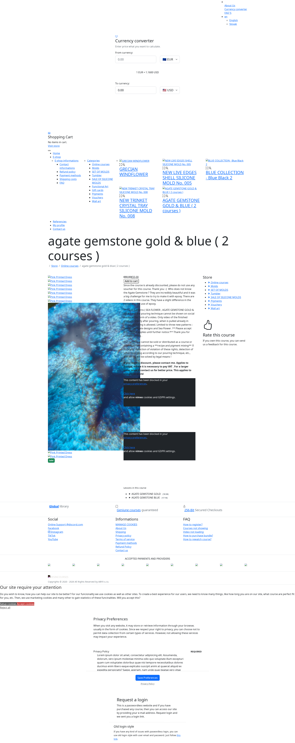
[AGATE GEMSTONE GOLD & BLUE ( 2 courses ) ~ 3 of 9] (60, 288)
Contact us (122, 550)
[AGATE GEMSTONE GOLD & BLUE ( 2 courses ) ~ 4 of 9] (60, 292)
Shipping (121, 532)
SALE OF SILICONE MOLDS (225, 297)
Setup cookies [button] (8, 604)
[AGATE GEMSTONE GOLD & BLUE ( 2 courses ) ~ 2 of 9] (60, 284)
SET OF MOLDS (219, 290)
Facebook (53, 528)
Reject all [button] (5, 607)
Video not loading (193, 532)
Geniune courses (129, 510)
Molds (214, 286)
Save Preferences (148, 677)
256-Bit (189, 510)
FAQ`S (227, 13)
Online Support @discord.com (65, 524)
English (233, 20)
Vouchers (216, 304)
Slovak (233, 24)
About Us (229, 5)
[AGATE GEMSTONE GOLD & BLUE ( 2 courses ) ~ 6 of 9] (60, 300)
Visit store (54, 146)
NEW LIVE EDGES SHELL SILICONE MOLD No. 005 (180, 177)
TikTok (51, 535)
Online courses (70, 266)
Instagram (56, 532)
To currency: (122, 83)
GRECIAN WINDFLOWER (133, 171)
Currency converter (235, 9)
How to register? (193, 524)
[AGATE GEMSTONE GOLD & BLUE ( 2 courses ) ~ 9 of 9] (60, 456)
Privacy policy (123, 535)
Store (54, 266)
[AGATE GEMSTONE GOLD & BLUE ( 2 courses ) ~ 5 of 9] (60, 296)
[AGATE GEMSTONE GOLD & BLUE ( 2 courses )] (60, 277)
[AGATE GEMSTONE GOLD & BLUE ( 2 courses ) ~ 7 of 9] (94, 376)
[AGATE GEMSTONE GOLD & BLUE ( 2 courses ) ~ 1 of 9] (60, 280)
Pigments (216, 301)
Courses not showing (195, 528)
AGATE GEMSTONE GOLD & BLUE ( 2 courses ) (181, 205)
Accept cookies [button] (25, 604)
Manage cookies (126, 524)
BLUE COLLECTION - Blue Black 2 (225, 174)
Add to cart (131, 281)
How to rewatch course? (197, 539)
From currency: (124, 52)
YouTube (53, 539)
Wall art (215, 308)
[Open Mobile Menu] (49, 150)
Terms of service (125, 539)
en (225, 16)
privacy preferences (135, 383)
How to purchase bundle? (198, 535)
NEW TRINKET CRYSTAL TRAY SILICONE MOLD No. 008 (135, 208)
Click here (129, 393)
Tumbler (215, 293)
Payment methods (126, 543)
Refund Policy (123, 546)
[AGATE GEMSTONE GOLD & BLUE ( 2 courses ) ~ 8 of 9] (60, 452)
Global (54, 506)
